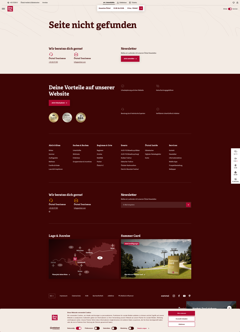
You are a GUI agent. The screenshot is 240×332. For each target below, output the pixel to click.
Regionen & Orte (104, 145)
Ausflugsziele (53, 158)
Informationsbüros (175, 158)
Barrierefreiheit (98, 296)
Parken (99, 162)
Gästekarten (149, 150)
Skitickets (76, 154)
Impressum (63, 296)
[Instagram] (174, 296)
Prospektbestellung (175, 165)
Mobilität (100, 158)
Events (124, 145)
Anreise (45, 3)
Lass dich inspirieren (56, 169)
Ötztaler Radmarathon (128, 165)
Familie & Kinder (54, 165)
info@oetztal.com (80, 62)
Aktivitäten (54, 145)
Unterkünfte (77, 150)
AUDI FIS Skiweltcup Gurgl (130, 154)
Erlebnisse (76, 158)
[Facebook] (179, 296)
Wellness (52, 162)
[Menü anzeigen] (3, 8)
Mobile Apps (173, 162)
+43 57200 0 (14, 3)
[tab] (109, 3)
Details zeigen (142, 328)
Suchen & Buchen (81, 145)
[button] (52, 296)
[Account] (237, 2)
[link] (132, 3)
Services (173, 145)
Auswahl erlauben (182, 319)
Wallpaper (172, 169)
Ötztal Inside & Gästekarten (30, 3)
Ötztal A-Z (100, 165)
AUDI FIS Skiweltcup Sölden (130, 150)
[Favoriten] (233, 2)
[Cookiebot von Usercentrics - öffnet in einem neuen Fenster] (55, 328)
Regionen (100, 150)
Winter (51, 150)
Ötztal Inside (151, 145)
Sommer (51, 154)
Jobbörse (111, 296)
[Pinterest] (189, 296)
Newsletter (173, 154)
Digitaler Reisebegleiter (153, 154)
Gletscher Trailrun (127, 162)
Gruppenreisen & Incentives (82, 162)
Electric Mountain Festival (130, 169)
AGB (86, 296)
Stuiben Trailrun (126, 158)
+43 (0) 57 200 (53, 62)
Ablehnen (181, 324)
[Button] (188, 205)
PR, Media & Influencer (126, 296)
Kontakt (171, 150)
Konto (147, 158)
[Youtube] (184, 296)
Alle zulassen (181, 313)
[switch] (97, 328)
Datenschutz (76, 296)
